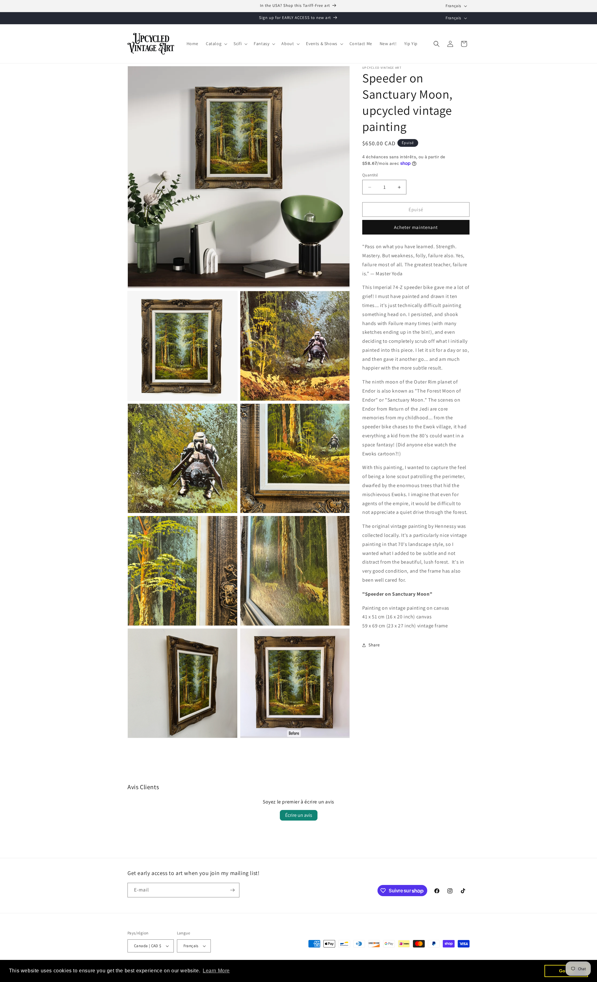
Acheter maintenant (416, 227)
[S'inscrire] (232, 890)
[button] (216, 43)
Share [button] (374, 645)
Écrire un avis (298, 815)
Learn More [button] (216, 970)
